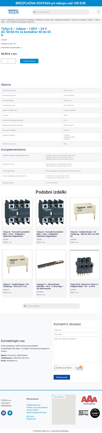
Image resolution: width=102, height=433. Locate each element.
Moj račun (30, 416)
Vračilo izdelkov (32, 410)
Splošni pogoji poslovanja (36, 412)
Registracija (31, 419)
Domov (3, 20)
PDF (14, 44)
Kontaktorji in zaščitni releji (44, 20)
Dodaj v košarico (29, 61)
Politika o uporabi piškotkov (37, 407)
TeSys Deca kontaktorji (79, 20)
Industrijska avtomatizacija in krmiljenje (20, 20)
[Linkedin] (9, 412)
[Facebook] (3, 412)
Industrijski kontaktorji (62, 20)
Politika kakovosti (33, 405)
